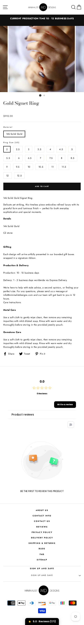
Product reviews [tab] (23, 414)
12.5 (19, 175)
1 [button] (40, 95)
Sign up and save (42, 575)
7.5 (51, 158)
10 (29, 166)
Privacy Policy (42, 532)
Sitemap (42, 559)
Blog (42, 548)
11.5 (64, 166)
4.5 (61, 149)
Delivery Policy (42, 537)
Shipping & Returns (42, 543)
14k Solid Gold (14, 134)
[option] (42, 18)
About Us (42, 510)
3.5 (39, 149)
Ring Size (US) (11, 142)
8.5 (72, 158)
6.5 (30, 158)
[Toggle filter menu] (70, 424)
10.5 (40, 166)
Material (8, 127)
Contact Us (42, 521)
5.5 (8, 158)
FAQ (42, 554)
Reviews (41, 527)
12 (7, 175)
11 (52, 166)
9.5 (18, 166)
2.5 (18, 149)
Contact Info (42, 515)
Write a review (65, 404)
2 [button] (44, 96)
